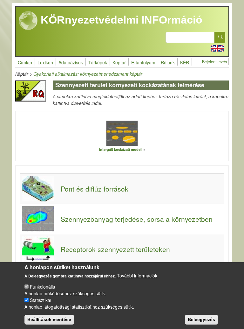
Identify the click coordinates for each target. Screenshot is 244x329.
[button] (122, 133)
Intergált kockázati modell (120, 149)
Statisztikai (40, 300)
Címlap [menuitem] (25, 62)
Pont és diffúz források (94, 188)
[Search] (219, 37)
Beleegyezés (201, 319)
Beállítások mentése (49, 319)
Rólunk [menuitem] (168, 62)
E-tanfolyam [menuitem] (143, 62)
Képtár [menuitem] (119, 62)
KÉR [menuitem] (184, 62)
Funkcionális (42, 287)
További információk (137, 275)
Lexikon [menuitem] (45, 62)
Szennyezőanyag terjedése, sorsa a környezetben (137, 219)
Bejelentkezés (214, 62)
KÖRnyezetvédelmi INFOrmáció (120, 20)
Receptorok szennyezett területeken (115, 249)
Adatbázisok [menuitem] (70, 62)
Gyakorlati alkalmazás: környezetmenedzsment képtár (87, 74)
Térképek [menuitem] (97, 62)
